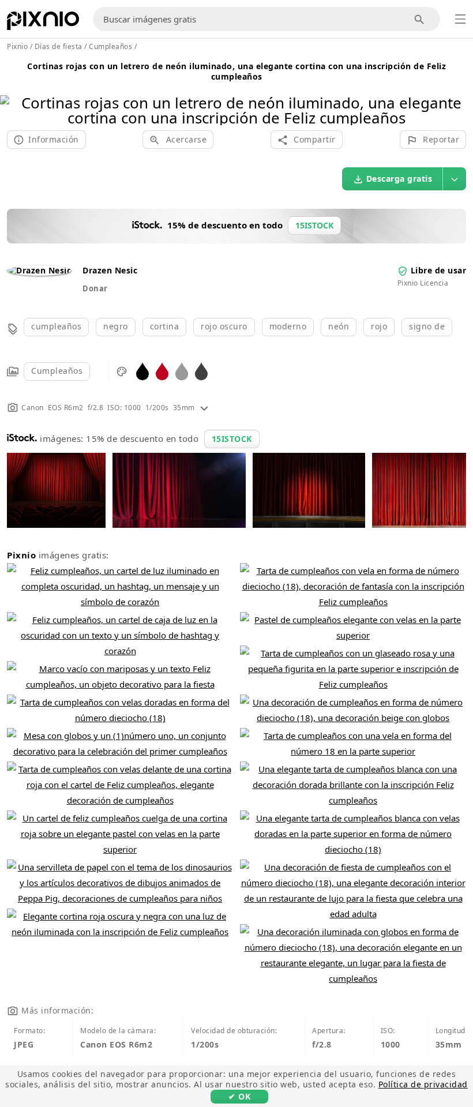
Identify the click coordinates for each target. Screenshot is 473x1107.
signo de (427, 326)
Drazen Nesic (109, 270)
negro (115, 326)
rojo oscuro (224, 326)
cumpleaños (56, 326)
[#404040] (201, 370)
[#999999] (181, 370)
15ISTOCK (232, 438)
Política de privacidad (423, 1084)
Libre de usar (439, 270)
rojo (379, 326)
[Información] (204, 407)
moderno (288, 326)
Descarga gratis (399, 178)
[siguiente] (460, 95)
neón (338, 326)
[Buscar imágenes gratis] (420, 19)
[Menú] (460, 19)
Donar (95, 288)
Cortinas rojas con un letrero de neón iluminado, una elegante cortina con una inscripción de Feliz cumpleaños (236, 71)
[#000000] (142, 370)
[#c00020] (162, 370)
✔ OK (239, 1096)
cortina (164, 326)
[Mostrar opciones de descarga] (454, 178)
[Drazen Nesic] (39, 270)
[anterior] (13, 95)
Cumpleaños (56, 370)
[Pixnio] (43, 23)
